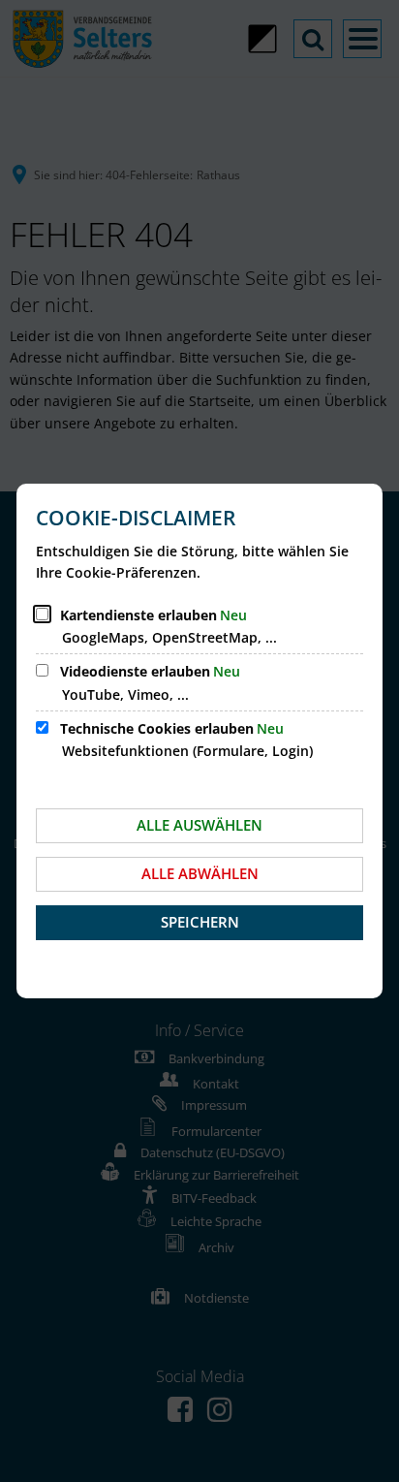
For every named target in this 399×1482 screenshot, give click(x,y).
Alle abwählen (200, 873)
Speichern (200, 921)
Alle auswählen (199, 825)
